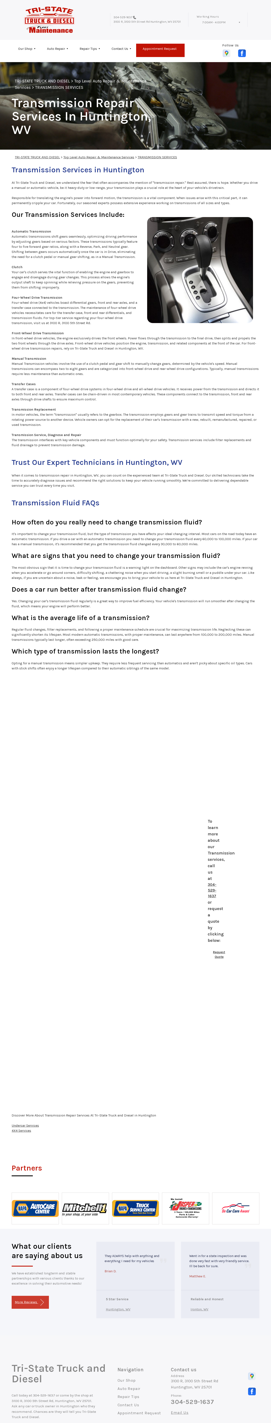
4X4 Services (21, 1131)
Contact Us (120, 49)
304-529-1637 (123, 17)
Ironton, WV (200, 1309)
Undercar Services (25, 1125)
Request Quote (219, 954)
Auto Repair (56, 49)
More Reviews (26, 1302)
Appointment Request (160, 49)
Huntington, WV (118, 1309)
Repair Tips (88, 49)
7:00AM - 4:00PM (213, 22)
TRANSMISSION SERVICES (59, 87)
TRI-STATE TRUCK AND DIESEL (42, 81)
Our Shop (25, 49)
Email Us (179, 1413)
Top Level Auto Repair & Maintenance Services (98, 157)
